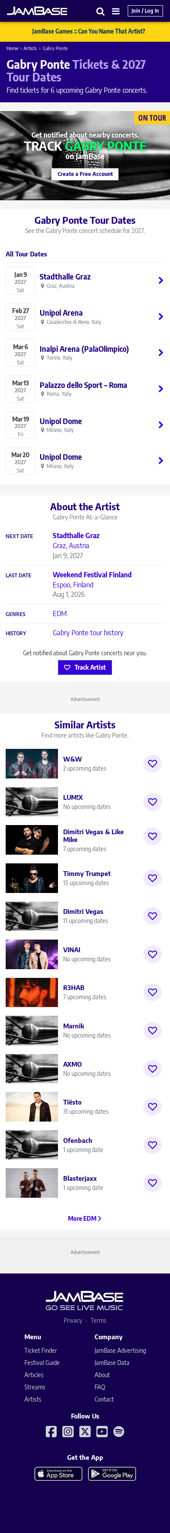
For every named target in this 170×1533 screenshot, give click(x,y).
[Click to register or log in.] (152, 763)
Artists (30, 48)
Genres (15, 614)
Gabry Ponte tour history (88, 632)
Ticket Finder (40, 1350)
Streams (34, 1387)
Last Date (18, 575)
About (102, 1374)
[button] (100, 11)
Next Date (19, 536)
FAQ (100, 1387)
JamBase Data (112, 1362)
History (16, 633)
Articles (34, 1374)
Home (12, 48)
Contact (104, 1399)
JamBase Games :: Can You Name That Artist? (88, 31)
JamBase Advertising (120, 1350)
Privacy (73, 1320)
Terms (98, 1320)
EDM (60, 613)
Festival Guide (42, 1362)
